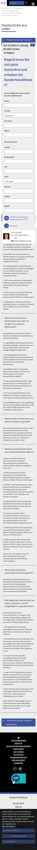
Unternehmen (18, 741)
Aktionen (18, 752)
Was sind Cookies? (8, 826)
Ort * (6, 167)
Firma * (7, 101)
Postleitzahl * (9, 157)
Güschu (18, 807)
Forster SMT (18, 803)
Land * (6, 176)
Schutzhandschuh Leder (10, 10)
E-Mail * (7, 196)
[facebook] (15, 769)
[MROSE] (18, 737)
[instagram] (20, 769)
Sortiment (18, 749)
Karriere (18, 763)
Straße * (7, 147)
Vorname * (8, 121)
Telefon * (7, 187)
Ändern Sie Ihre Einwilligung (10, 787)
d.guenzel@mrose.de (22, 241)
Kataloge (19, 755)
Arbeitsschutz (6, 8)
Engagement (18, 760)
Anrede (7, 111)
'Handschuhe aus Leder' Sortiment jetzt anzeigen (19, 42)
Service (18, 743)
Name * (7, 131)
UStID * (7, 206)
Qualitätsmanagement (18, 746)
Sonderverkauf (18, 757)
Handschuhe (18, 8)
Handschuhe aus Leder (9, 15)
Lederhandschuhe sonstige (11, 13)
